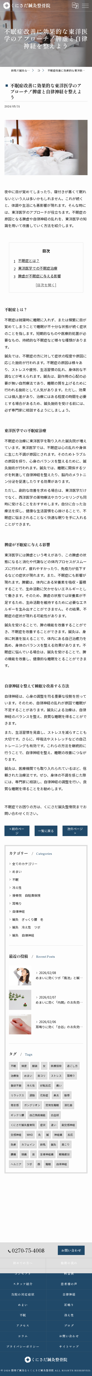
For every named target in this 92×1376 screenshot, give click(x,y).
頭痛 (24, 1154)
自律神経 (18, 911)
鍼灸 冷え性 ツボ (26, 927)
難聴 (48, 1164)
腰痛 (13, 1154)
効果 (13, 1144)
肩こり (66, 1144)
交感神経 (16, 1134)
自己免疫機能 (37, 1115)
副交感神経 (68, 1125)
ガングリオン (32, 1105)
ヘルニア (16, 1164)
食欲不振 (16, 1085)
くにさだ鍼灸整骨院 (23, 1125)
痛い (59, 1085)
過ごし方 (72, 1066)
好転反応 (45, 1085)
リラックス (17, 1095)
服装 (35, 1066)
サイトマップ (69, 1346)
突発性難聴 (52, 1105)
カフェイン (28, 1144)
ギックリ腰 (17, 1115)
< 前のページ (16, 830)
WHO (30, 1134)
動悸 (67, 1095)
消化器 (68, 1105)
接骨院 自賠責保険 (26, 895)
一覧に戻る (46, 830)
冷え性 (17, 887)
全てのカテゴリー (24, 863)
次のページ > (75, 830)
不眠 (15, 879)
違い (53, 1125)
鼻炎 (56, 1095)
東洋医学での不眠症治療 (37, 268)
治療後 (15, 1075)
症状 (43, 1125)
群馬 (43, 1144)
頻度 (24, 1066)
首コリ (42, 1075)
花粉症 (44, 1095)
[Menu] (85, 5)
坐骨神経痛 (47, 1154)
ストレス (56, 1075)
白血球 (55, 1115)
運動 (32, 1095)
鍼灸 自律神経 (23, 935)
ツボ (29, 1164)
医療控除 (56, 1066)
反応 (70, 1134)
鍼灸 (53, 1144)
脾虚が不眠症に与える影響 (39, 276)
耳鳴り (17, 903)
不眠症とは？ (29, 260)
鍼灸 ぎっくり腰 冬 (27, 919)
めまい (17, 871)
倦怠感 (15, 1105)
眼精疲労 (64, 1154)
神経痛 (58, 1134)
